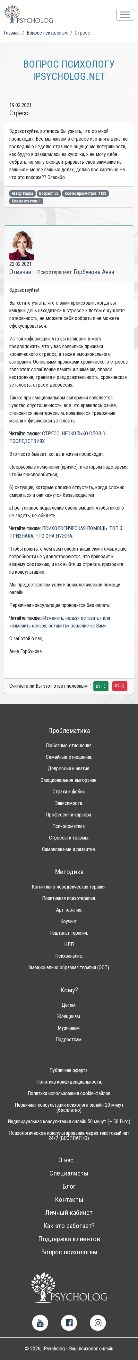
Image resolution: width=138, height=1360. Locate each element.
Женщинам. (69, 1016)
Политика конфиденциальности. (69, 1082)
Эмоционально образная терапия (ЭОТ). (69, 967)
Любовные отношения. (69, 745)
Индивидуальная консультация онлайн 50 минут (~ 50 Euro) (69, 1121)
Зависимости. (69, 803)
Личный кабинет (69, 1212)
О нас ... (69, 1160)
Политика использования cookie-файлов (69, 1093)
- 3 (103, 686)
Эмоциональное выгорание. (69, 780)
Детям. (69, 1005)
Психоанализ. (69, 956)
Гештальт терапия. (69, 933)
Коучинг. (69, 921)
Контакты (69, 1199)
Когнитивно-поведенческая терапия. (69, 886)
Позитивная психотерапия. (69, 898)
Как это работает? (69, 1226)
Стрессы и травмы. (69, 837)
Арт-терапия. (69, 910)
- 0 (122, 686)
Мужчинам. (69, 1028)
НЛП (69, 944)
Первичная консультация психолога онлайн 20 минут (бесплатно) (69, 1107)
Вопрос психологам (69, 1252)
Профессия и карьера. (69, 814)
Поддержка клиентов (69, 1239)
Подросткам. (69, 1039)
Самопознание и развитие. (69, 849)
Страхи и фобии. (69, 791)
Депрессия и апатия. (69, 768)
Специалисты (69, 1173)
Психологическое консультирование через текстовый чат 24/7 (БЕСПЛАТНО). (69, 1136)
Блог (69, 1186)
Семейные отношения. (69, 757)
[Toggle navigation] (125, 15)
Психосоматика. (69, 826)
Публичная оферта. (69, 1070)
